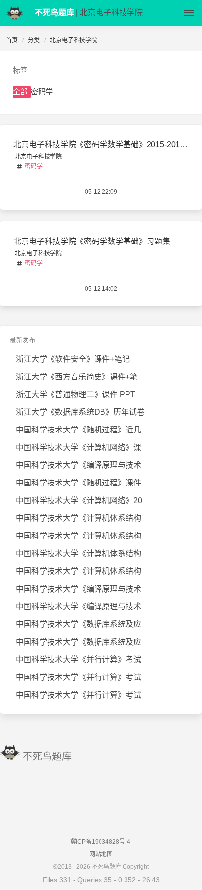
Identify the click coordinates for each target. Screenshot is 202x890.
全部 (20, 91)
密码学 (42, 91)
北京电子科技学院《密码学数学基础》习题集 (91, 241)
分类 (34, 40)
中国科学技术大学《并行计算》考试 (78, 659)
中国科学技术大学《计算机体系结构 (78, 518)
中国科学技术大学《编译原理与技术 (78, 465)
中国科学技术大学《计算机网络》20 (79, 500)
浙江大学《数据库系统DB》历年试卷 (80, 412)
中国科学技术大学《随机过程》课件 (78, 483)
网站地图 (101, 854)
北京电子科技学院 (38, 156)
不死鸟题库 (47, 756)
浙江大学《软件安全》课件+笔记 (73, 359)
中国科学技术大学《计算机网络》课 (78, 447)
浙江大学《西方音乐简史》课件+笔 (77, 377)
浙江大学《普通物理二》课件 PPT (75, 394)
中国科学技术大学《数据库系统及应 (78, 624)
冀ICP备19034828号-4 (100, 841)
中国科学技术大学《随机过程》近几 (78, 430)
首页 (12, 40)
